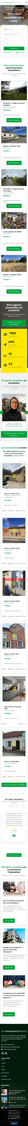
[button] (14, 29)
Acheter (3, 1063)
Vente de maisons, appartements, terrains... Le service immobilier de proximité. (14, 9)
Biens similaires (14, 120)
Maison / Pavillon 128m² (12, 601)
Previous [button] (1, 412)
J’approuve (14, 1123)
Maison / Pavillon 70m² (12, 146)
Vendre (3, 1069)
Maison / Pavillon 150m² (12, 548)
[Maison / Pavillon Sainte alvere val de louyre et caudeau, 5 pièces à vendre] (14, 475)
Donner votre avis (14, 855)
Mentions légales (14, 1121)
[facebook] (2, 1053)
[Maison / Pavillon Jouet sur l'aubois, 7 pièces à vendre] (14, 743)
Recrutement (5, 1073)
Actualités (4, 1076)
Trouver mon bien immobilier (14, 785)
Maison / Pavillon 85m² (11, 761)
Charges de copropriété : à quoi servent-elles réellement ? (13, 950)
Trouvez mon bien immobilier (14, 323)
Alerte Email (21, 52)
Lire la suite (14, 845)
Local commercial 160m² (12, 232)
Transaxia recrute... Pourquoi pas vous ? (14, 434)
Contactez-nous (6, 1079)
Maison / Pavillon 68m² (11, 654)
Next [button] (26, 412)
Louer (2, 1066)
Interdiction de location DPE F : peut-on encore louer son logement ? (14, 995)
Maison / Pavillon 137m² (12, 494)
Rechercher (14, 48)
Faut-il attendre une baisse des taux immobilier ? (13, 902)
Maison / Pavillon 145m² (12, 275)
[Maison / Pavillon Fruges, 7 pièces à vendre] (14, 530)
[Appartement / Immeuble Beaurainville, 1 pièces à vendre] (14, 688)
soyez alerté (18, 456)
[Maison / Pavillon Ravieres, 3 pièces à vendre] (14, 636)
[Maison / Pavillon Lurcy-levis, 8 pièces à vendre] (14, 583)
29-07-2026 (13, 1102)
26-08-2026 (13, 1094)
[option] (14, 411)
